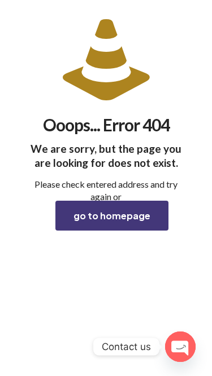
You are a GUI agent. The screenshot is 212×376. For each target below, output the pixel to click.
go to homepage (111, 216)
